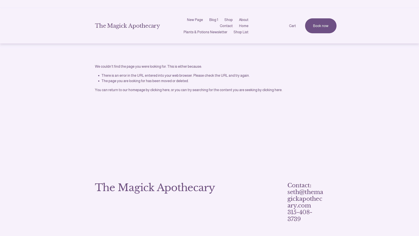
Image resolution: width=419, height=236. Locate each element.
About (243, 20)
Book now (320, 26)
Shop (228, 20)
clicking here (160, 90)
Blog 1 (213, 20)
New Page (195, 20)
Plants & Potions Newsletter (205, 32)
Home (243, 26)
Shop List (241, 32)
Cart (292, 26)
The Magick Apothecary (127, 25)
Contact (226, 26)
